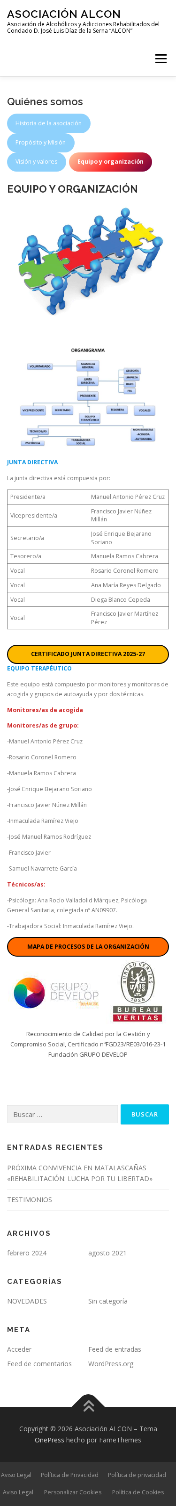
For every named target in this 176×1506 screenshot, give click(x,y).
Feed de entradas (114, 1349)
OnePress (49, 1439)
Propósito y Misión (40, 142)
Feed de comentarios (39, 1363)
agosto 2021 (107, 1252)
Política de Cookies (138, 1492)
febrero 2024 (26, 1252)
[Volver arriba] (88, 1407)
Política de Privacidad (70, 1475)
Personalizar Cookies (72, 1492)
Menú (160, 59)
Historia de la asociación (48, 123)
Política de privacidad (137, 1475)
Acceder (19, 1349)
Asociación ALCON (64, 13)
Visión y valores (36, 162)
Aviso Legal (16, 1475)
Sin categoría (108, 1301)
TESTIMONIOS (29, 1199)
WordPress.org (110, 1363)
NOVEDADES (27, 1301)
